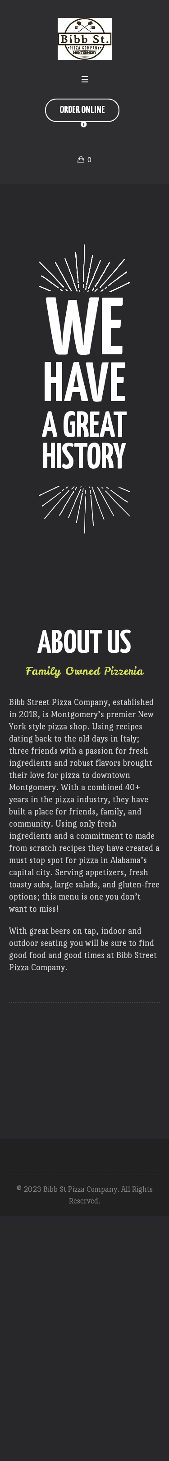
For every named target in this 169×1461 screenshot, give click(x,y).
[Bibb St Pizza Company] (85, 39)
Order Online (82, 110)
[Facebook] (83, 124)
